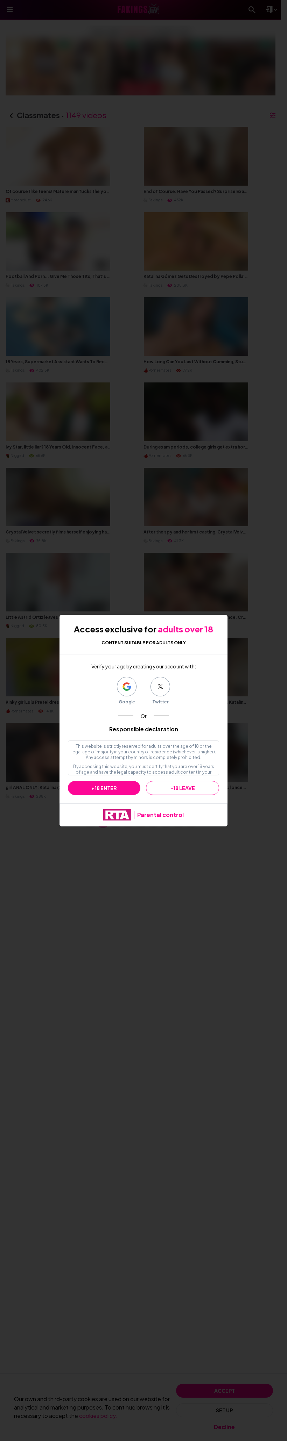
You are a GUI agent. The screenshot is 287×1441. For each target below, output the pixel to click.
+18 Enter (104, 788)
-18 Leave (182, 788)
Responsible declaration (143, 729)
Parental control (160, 814)
